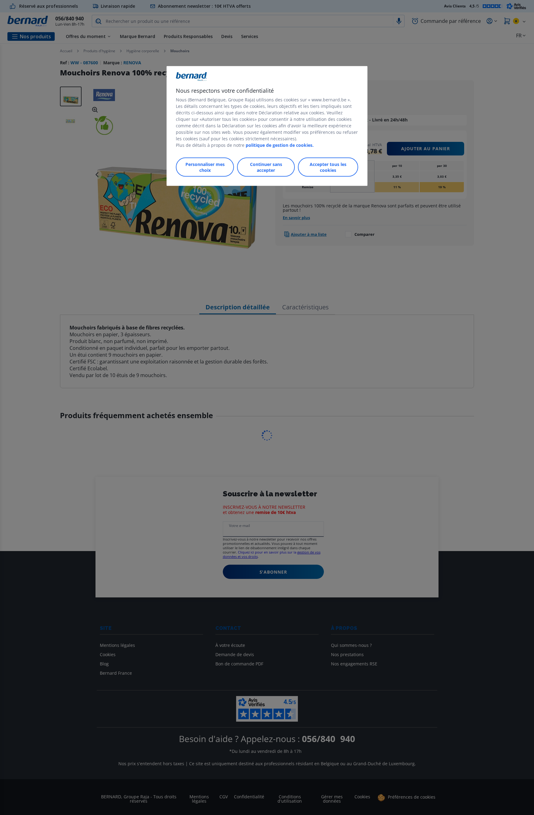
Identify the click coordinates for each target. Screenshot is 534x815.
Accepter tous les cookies (328, 167)
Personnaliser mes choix (205, 167)
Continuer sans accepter (266, 167)
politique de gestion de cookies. (280, 145)
